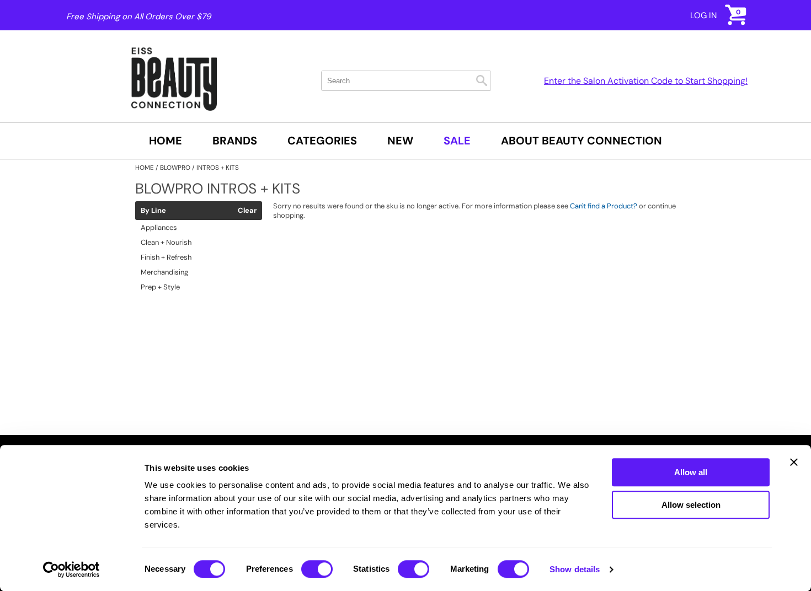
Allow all (690, 472)
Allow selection (691, 504)
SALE (457, 140)
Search (481, 80)
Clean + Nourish (166, 242)
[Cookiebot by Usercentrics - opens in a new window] (71, 569)
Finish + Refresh (166, 257)
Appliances (159, 227)
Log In (703, 15)
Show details (574, 569)
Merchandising (164, 272)
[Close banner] (794, 462)
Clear (247, 210)
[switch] (317, 569)
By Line (153, 210)
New (400, 140)
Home (165, 140)
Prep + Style (160, 287)
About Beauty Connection (581, 140)
